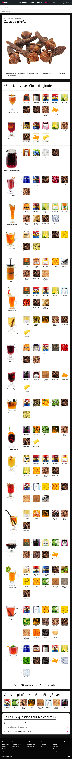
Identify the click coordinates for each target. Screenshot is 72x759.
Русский (55, 748)
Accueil (5, 18)
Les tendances (23, 2)
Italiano (55, 751)
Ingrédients (48, 2)
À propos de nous (31, 744)
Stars (13, 748)
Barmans (32, 2)
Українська (55, 746)
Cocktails (39, 2)
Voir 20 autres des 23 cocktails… (36, 685)
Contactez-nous (30, 746)
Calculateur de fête (16, 744)
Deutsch (42, 746)
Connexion (66, 2)
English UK (43, 744)
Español (42, 748)
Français (55, 744)
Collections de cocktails (17, 746)
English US (43, 751)
